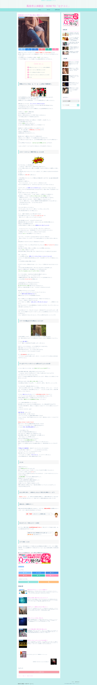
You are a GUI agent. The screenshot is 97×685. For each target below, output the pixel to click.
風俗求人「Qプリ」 (23, 496)
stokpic (44, 46)
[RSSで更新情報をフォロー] (49, 582)
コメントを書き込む (39, 672)
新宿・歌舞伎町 (21, 566)
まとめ (30, 77)
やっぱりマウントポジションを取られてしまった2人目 (39, 74)
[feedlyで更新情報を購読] (28, 582)
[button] (55, 49)
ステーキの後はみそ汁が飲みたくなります (37, 72)
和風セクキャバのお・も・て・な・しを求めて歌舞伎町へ (39, 67)
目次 (37, 64)
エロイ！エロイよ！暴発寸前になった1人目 (37, 69)
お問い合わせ (77, 681)
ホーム (73, 681)
